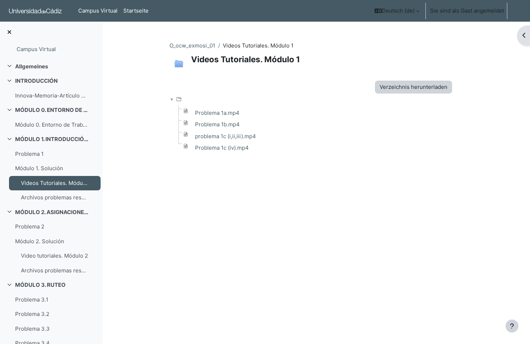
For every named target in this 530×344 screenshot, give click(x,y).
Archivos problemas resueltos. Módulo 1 (54, 197)
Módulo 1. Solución (39, 168)
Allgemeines (31, 66)
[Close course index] (9, 32)
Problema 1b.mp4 (217, 124)
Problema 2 (29, 226)
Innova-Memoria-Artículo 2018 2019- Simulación (51, 95)
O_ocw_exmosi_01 (192, 45)
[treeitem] (51, 66)
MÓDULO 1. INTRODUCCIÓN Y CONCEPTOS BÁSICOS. (51, 139)
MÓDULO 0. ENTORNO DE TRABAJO (51, 110)
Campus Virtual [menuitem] (98, 10)
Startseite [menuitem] (136, 10)
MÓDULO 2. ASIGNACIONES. (51, 212)
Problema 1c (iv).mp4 (222, 147)
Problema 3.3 (32, 328)
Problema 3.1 (31, 299)
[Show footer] (511, 326)
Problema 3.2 (32, 314)
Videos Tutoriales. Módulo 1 (54, 183)
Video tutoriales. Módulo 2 (54, 255)
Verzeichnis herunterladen (413, 86)
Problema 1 (29, 153)
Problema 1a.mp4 (217, 112)
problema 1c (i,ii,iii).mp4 (225, 136)
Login (517, 10)
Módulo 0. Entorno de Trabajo (51, 124)
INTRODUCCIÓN (36, 80)
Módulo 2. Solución (39, 241)
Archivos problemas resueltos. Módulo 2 (54, 270)
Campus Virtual (36, 49)
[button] (397, 11)
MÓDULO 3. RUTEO (40, 284)
